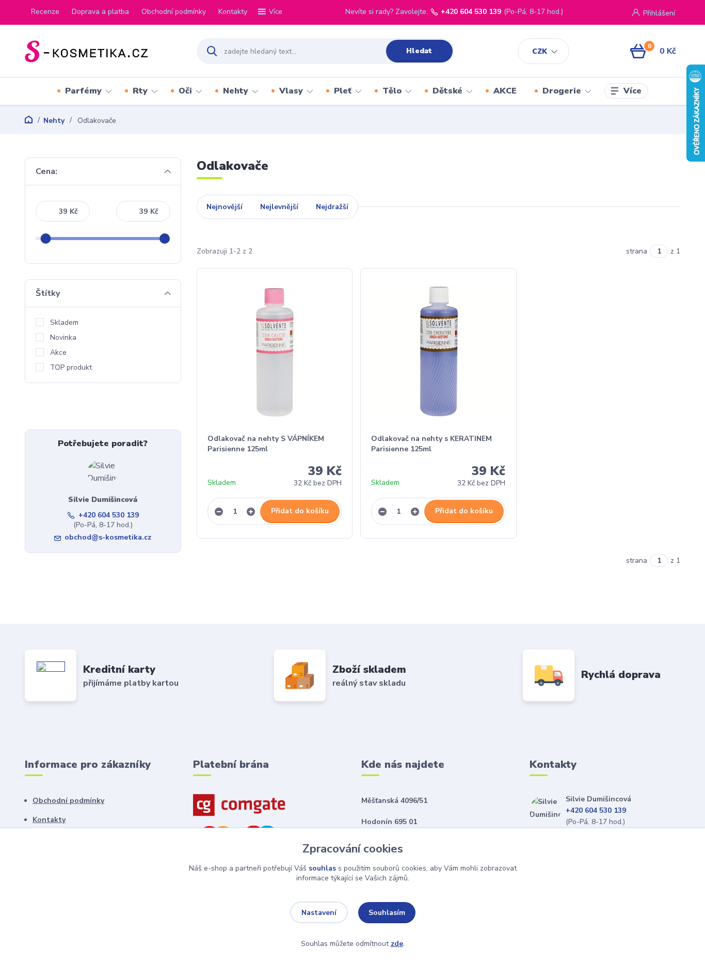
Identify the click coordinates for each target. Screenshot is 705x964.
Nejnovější (224, 207)
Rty (140, 91)
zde (397, 944)
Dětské (447, 91)
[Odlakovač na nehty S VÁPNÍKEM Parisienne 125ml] (274, 351)
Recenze (45, 12)
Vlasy (291, 91)
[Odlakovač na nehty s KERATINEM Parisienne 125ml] (438, 351)
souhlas (322, 868)
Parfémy (83, 91)
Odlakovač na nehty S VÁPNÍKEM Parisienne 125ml (265, 444)
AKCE (505, 91)
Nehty (235, 91)
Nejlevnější (279, 207)
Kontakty (232, 12)
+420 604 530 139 (471, 12)
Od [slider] (46, 238)
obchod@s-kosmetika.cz (108, 537)
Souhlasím (386, 913)
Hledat (419, 51)
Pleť (342, 91)
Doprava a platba (100, 12)
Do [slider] (165, 238)
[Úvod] (102, 51)
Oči (185, 91)
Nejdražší (332, 207)
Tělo (392, 91)
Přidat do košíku (300, 511)
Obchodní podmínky (173, 12)
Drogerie (561, 91)
